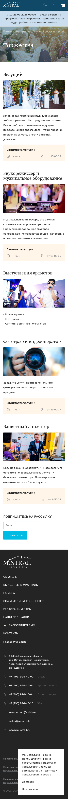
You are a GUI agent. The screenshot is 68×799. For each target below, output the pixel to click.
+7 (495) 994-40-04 (21, 685)
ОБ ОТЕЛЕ (10, 576)
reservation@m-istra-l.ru (24, 712)
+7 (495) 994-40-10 (21, 703)
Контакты (11, 633)
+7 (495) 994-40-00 (21, 676)
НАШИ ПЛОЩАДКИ (16, 617)
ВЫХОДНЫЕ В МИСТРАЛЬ (20, 584)
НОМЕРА (9, 593)
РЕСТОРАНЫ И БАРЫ (17, 609)
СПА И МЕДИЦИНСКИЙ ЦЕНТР (23, 601)
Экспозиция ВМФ (22, 625)
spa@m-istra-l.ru (20, 729)
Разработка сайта (15, 641)
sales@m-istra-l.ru (21, 721)
